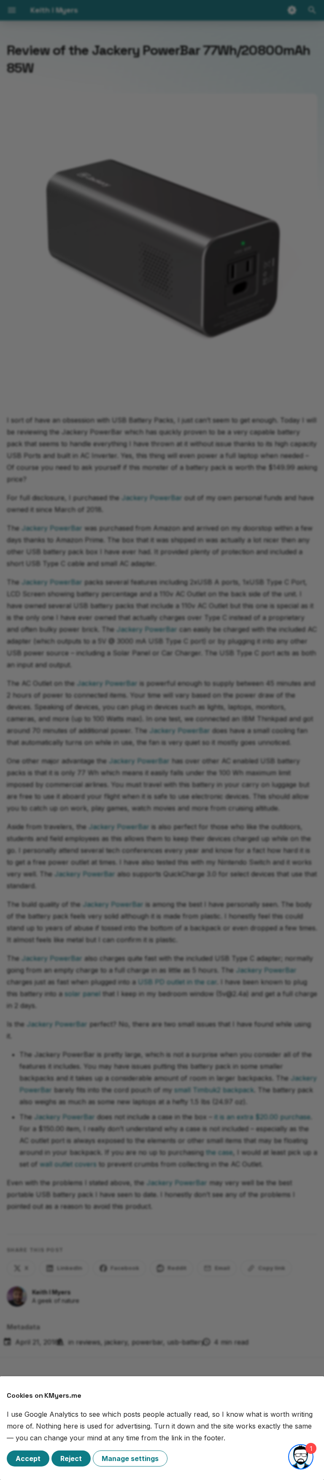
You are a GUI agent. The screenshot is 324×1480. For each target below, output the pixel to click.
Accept (28, 1458)
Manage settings (130, 1458)
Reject (71, 1458)
